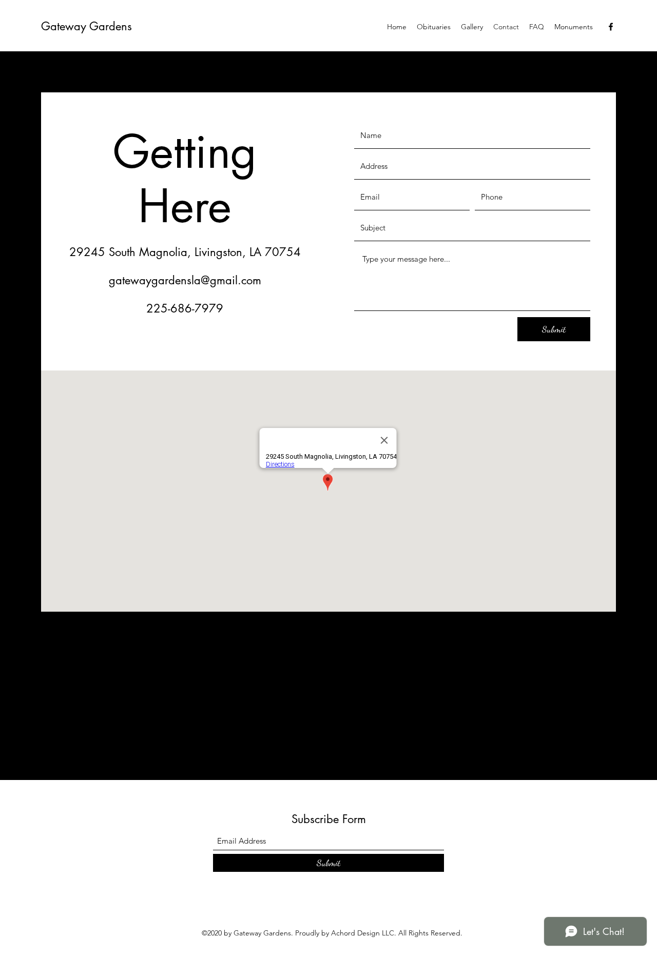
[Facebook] (611, 27)
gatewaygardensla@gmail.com (185, 280)
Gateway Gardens (86, 26)
